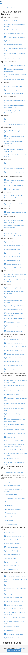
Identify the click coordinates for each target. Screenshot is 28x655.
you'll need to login (20, 648)
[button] (1, 1)
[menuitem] (1, 3)
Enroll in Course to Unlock (14, 650)
